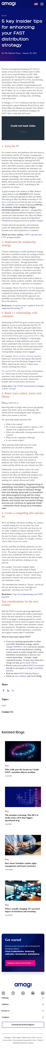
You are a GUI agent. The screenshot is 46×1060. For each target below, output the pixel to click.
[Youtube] (32, 994)
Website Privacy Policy (29, 1037)
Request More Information (19, 963)
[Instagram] (23, 994)
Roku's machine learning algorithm (27, 356)
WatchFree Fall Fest (27, 288)
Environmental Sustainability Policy (24, 1040)
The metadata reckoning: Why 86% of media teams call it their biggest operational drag (21, 818)
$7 (21, 72)
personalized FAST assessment (30, 665)
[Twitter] (3, 994)
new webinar (20, 676)
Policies (40, 1040)
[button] (36, 4)
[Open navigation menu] (42, 4)
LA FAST (15, 103)
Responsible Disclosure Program (23, 1043)
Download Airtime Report (23, 1024)
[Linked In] (42, 994)
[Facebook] (13, 994)
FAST (4, 706)
